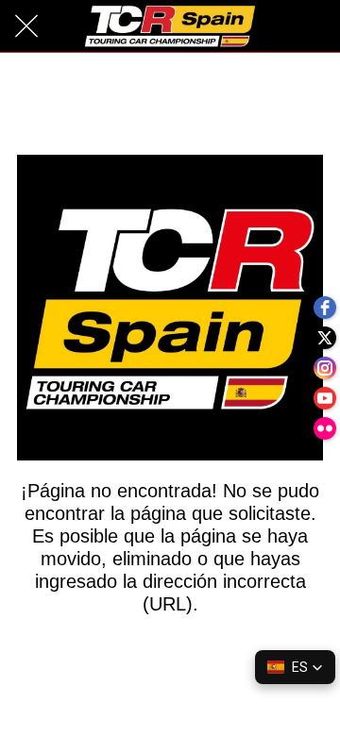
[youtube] (325, 398)
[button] (295, 667)
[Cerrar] (26, 26)
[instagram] (325, 368)
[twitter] (325, 337)
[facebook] (325, 307)
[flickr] (325, 428)
